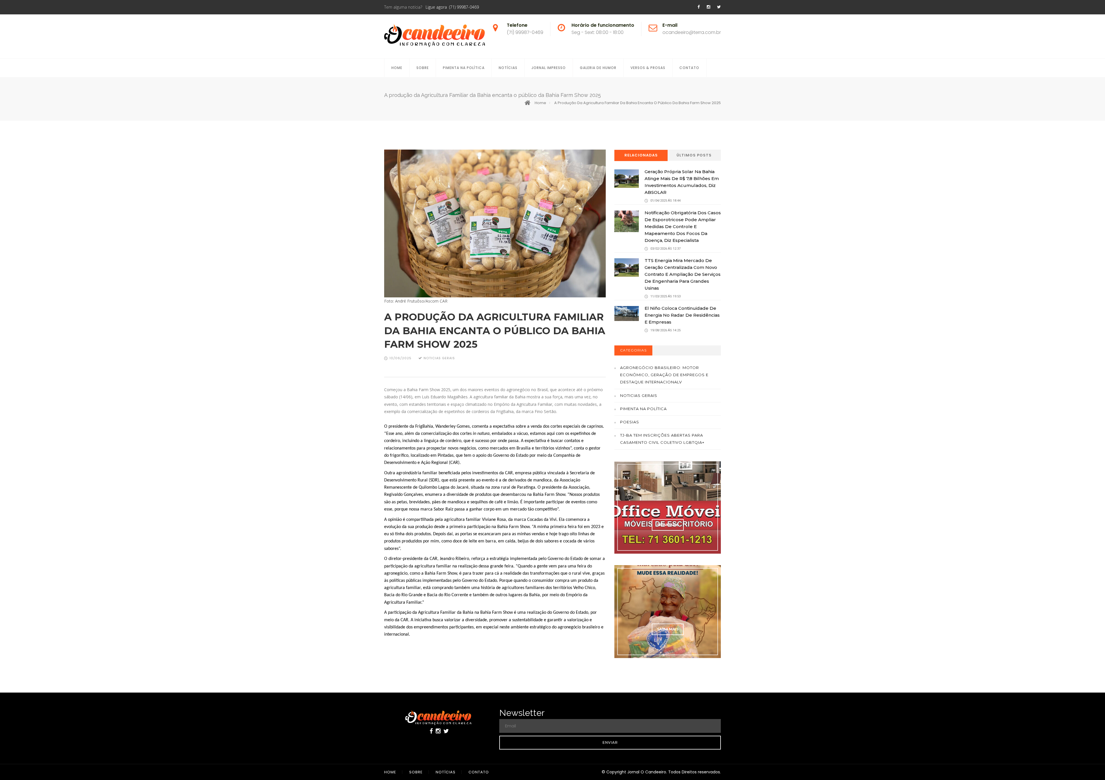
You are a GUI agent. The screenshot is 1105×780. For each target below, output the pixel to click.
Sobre (422, 67)
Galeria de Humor (598, 67)
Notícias (508, 67)
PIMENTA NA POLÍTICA (464, 67)
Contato (689, 67)
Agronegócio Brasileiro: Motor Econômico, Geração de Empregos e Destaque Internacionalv (664, 374)
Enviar (610, 742)
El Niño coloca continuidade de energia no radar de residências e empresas (682, 315)
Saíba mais (668, 525)
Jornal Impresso (548, 67)
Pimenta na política (643, 408)
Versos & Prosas (647, 67)
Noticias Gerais (638, 395)
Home (396, 67)
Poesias (629, 422)
